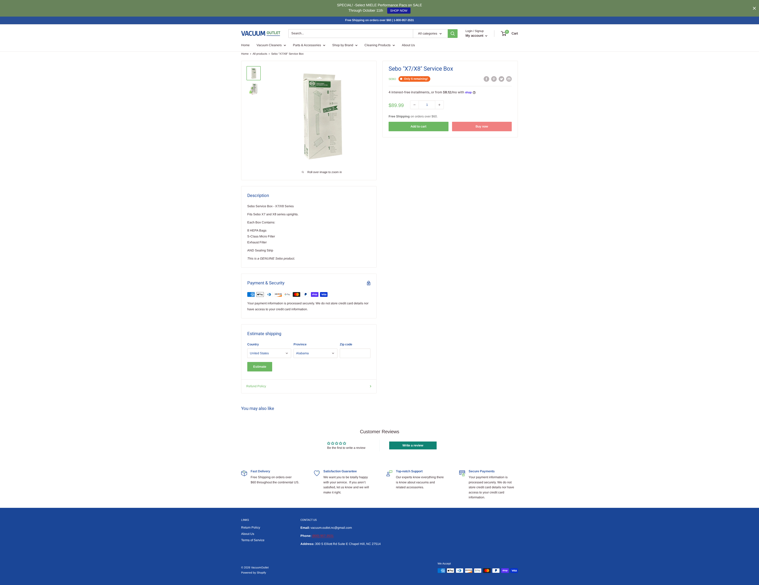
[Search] (453, 33)
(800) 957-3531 (323, 535)
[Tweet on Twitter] (501, 79)
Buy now (482, 126)
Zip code (346, 344)
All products (260, 53)
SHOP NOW (398, 10)
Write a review (412, 445)
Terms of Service (252, 540)
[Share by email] (509, 79)
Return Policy (250, 527)
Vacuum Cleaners (269, 45)
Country (253, 344)
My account (474, 36)
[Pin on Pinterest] (494, 79)
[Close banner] (754, 8)
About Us (408, 45)
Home (245, 45)
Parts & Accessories (307, 45)
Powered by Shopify (253, 572)
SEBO (392, 79)
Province (300, 344)
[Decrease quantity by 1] (414, 105)
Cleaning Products (377, 45)
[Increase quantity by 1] (439, 105)
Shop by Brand (342, 45)
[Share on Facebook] (486, 79)
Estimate (259, 366)
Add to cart (418, 126)
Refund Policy (256, 386)
